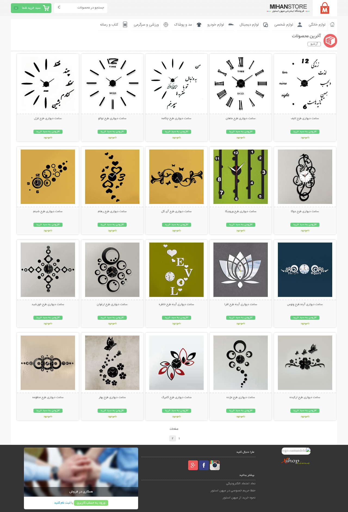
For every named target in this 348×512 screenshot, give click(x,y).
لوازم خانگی (317, 25)
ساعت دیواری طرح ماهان (241, 118)
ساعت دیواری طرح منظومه (48, 397)
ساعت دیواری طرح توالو (112, 118)
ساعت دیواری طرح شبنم (48, 211)
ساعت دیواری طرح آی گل (176, 211)
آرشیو (314, 44)
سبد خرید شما (31, 8)
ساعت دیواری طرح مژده (240, 397)
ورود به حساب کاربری (91, 503)
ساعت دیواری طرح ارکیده (305, 397)
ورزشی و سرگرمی (146, 25)
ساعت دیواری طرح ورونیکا (240, 211)
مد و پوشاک (183, 25)
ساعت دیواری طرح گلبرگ (176, 397)
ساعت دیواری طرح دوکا (305, 211)
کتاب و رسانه (109, 25)
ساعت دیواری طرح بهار (112, 397)
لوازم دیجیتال (249, 25)
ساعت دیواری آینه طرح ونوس (305, 304)
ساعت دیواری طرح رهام (112, 211)
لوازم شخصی (283, 25)
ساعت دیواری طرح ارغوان (112, 304)
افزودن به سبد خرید (305, 131)
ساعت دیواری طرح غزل (48, 118)
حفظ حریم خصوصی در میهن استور (233, 490)
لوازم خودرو (215, 25)
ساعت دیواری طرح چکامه (176, 118)
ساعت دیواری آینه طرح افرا (240, 304)
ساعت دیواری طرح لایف (305, 118)
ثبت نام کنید (62, 503)
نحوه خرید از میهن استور (239, 497)
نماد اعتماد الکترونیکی (241, 483)
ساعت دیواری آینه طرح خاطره (176, 304)
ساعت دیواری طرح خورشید (48, 304)
